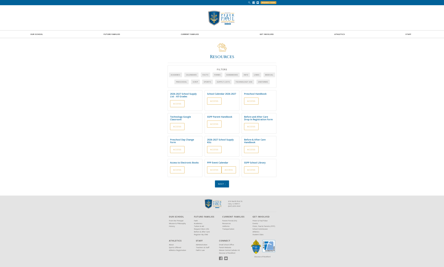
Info (246, 75)
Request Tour (268, 3)
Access (177, 103)
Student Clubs (258, 234)
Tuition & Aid (199, 226)
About (171, 244)
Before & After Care (202, 232)
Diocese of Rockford (227, 253)
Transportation (228, 229)
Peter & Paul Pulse (260, 220)
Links (256, 75)
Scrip (195, 82)
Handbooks (232, 75)
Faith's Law (200, 250)
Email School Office (226, 244)
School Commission (260, 229)
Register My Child (201, 234)
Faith (196, 220)
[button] (37, 34)
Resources (226, 223)
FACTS (205, 75)
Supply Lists (223, 82)
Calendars (191, 75)
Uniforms (263, 82)
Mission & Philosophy (177, 223)
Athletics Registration (177, 250)
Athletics (256, 232)
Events (255, 223)
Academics (198, 223)
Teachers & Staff (202, 247)
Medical (269, 75)
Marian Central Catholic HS (229, 250)
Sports (207, 82)
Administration (201, 244)
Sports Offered (175, 247)
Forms (217, 75)
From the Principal (176, 220)
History (172, 226)
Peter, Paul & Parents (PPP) (264, 226)
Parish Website (225, 247)
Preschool (181, 82)
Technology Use (244, 82)
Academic (175, 75)
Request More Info (201, 229)
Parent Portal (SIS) (229, 220)
